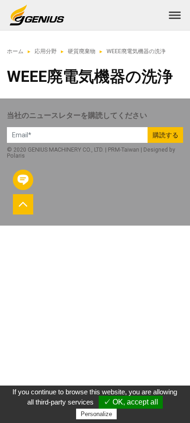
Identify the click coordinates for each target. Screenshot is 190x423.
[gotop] (23, 204)
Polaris (16, 156)
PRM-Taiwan (123, 150)
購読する (165, 135)
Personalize (96, 414)
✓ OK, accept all (130, 402)
